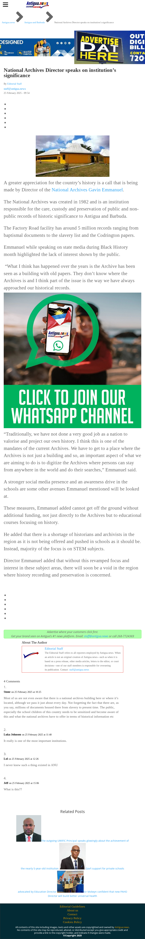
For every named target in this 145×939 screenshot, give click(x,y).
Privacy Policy (72, 918)
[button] (6, 4)
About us (72, 910)
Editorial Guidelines (72, 906)
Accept (79, 932)
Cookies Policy (72, 922)
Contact (72, 914)
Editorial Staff (14, 83)
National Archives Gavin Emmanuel (87, 189)
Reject (99, 932)
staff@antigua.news (15, 88)
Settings (119, 932)
